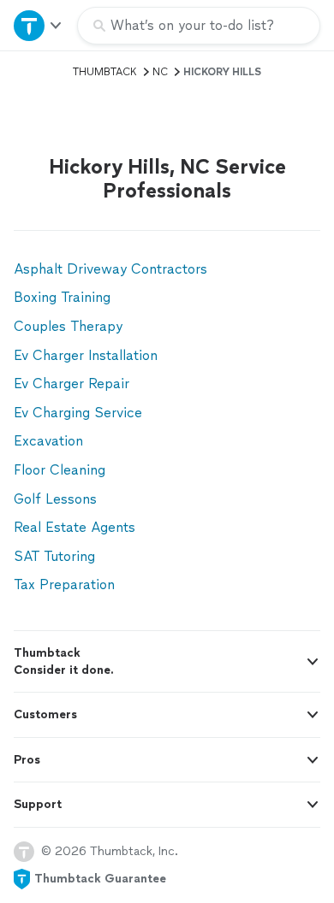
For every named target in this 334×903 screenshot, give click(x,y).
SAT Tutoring (54, 556)
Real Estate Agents (74, 527)
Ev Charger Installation (86, 355)
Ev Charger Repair (71, 383)
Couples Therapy (68, 326)
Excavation (48, 441)
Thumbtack (105, 72)
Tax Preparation (64, 584)
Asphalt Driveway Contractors (110, 269)
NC (160, 72)
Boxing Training (62, 297)
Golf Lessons (55, 499)
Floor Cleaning (59, 470)
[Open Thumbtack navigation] (38, 25)
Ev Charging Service (78, 412)
